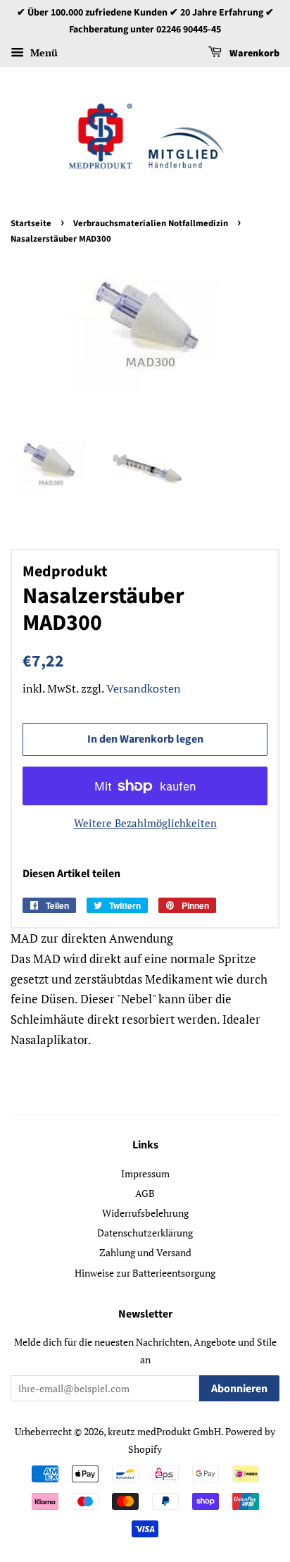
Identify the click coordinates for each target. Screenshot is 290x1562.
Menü (42, 52)
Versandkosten (143, 688)
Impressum (145, 1173)
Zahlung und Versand (145, 1252)
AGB (145, 1193)
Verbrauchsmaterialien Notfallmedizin (150, 223)
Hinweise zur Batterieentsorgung (145, 1272)
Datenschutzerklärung (145, 1232)
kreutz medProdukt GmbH (164, 1431)
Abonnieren (239, 1388)
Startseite (31, 223)
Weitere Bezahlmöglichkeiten (145, 823)
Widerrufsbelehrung (145, 1213)
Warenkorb (253, 54)
